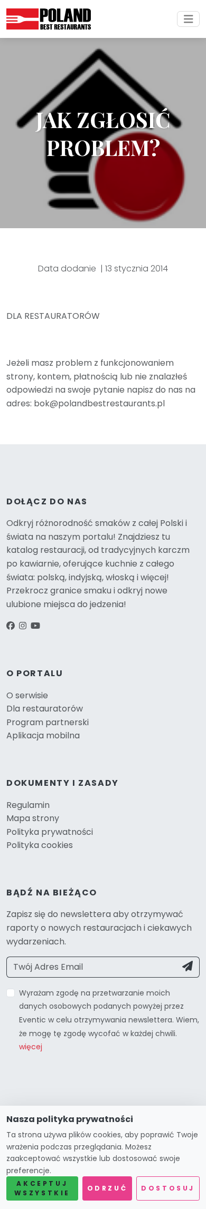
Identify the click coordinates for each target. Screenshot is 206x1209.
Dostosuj (168, 1188)
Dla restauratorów (44, 709)
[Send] (188, 967)
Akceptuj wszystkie (42, 1188)
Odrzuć (107, 1188)
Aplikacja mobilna (43, 735)
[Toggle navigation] (188, 19)
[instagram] (22, 626)
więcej (30, 1046)
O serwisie (27, 695)
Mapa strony (32, 818)
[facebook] (10, 626)
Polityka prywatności (49, 832)
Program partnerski (47, 722)
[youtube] (35, 626)
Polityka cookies (39, 845)
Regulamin (28, 805)
